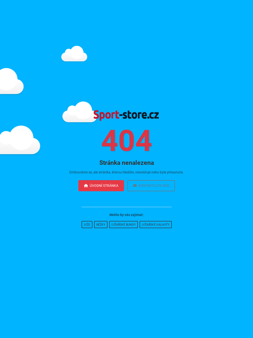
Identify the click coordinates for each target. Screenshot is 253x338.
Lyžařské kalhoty (155, 224)
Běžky (100, 224)
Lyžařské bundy (123, 224)
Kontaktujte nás (153, 186)
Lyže (87, 224)
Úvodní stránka (104, 186)
